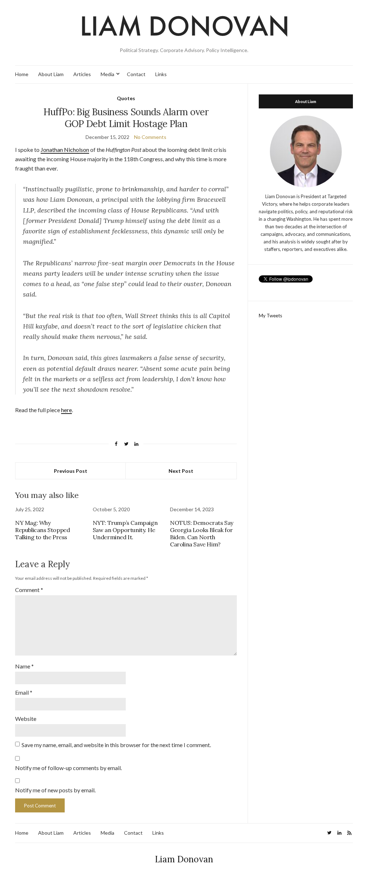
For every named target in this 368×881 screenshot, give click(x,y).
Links (161, 74)
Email (23, 692)
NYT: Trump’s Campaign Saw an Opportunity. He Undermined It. (125, 530)
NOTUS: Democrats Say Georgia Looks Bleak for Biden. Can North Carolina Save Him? (201, 533)
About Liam (51, 74)
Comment (29, 589)
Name (24, 666)
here (66, 409)
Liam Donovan (184, 859)
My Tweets (270, 315)
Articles (82, 74)
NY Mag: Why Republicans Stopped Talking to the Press (42, 530)
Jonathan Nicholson (65, 149)
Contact (136, 74)
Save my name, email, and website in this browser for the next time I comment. (116, 744)
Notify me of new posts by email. (55, 790)
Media (107, 74)
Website (25, 718)
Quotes (126, 98)
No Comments (150, 137)
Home (21, 74)
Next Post (181, 471)
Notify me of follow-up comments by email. (68, 767)
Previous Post (70, 471)
